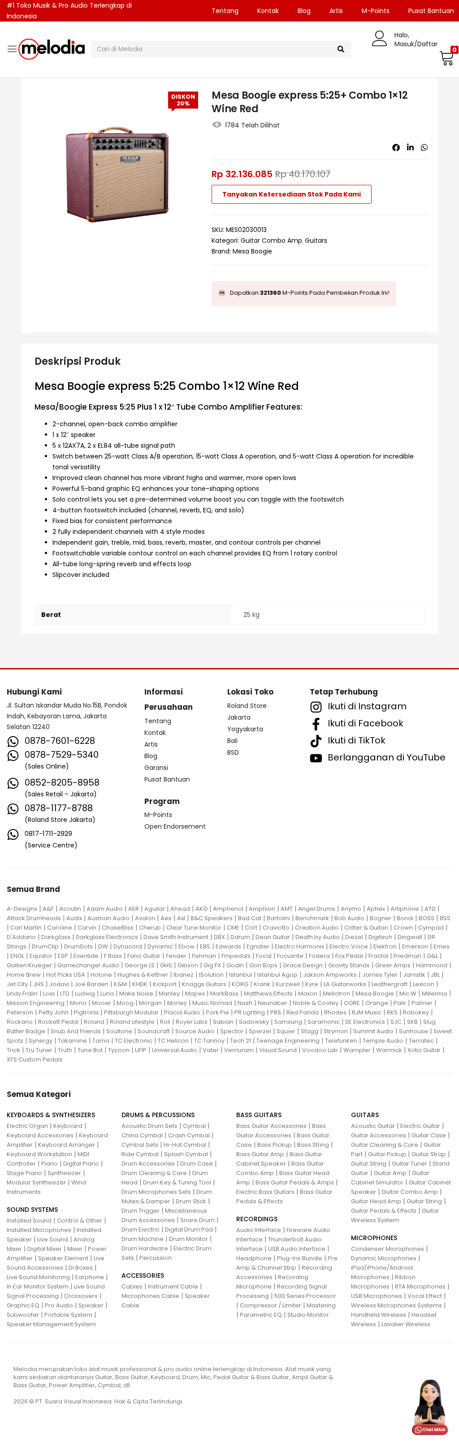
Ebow (186, 946)
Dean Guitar (272, 937)
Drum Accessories (148, 1163)
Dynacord (127, 946)
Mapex (195, 993)
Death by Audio (317, 937)
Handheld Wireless (378, 1315)
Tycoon (119, 1050)
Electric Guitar (420, 1126)
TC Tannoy (209, 1040)
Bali (232, 740)
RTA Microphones (420, 1286)
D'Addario (21, 937)
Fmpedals (236, 956)
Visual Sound (278, 1050)
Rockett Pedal (58, 1022)
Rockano (20, 1022)
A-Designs (22, 908)
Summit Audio (373, 1031)
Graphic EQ (23, 1305)
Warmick (389, 1050)
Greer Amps (393, 965)
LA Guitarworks (345, 984)
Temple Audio (383, 1040)
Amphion (262, 908)
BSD (233, 752)
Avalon (145, 918)
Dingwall (410, 937)
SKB (412, 1022)
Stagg (309, 1031)
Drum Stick (191, 1201)
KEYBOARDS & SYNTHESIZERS (51, 1114)
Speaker (91, 1305)
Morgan (150, 1003)
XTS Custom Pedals (35, 1059)
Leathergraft (389, 984)
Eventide (86, 956)
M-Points (376, 10)
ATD (430, 908)
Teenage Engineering (288, 1040)
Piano (49, 1163)
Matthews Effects (268, 993)
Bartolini (278, 918)
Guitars (316, 240)
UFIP (141, 1050)
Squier (286, 1031)
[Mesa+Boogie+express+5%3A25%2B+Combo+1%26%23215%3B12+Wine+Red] (410, 147)
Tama (100, 1040)
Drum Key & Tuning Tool (177, 1182)
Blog (304, 10)
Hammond (431, 965)
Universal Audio (174, 1050)
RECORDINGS (256, 1218)
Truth (65, 1050)
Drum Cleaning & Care (154, 1173)
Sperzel (260, 1031)
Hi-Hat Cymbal (185, 1144)
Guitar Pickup (387, 1154)
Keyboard (67, 1126)
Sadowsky (254, 1022)
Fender (176, 956)
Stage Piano (24, 1173)
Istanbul (240, 974)
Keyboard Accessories (40, 1135)
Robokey (416, 1012)
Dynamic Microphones (383, 1258)
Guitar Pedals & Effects (383, 1210)
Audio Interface (258, 1230)
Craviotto (276, 927)
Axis (166, 918)
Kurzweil (288, 984)
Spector (231, 1031)
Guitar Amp (390, 1173)
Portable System (68, 1315)
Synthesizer (64, 1173)
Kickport (165, 984)
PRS (275, 1012)
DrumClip (45, 946)
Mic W (407, 993)
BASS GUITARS (258, 1114)
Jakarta (239, 717)
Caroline (59, 927)
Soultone (119, 1031)
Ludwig (85, 993)
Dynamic (160, 946)
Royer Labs (192, 1022)
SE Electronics (365, 1022)
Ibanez (183, 974)
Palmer (422, 1003)
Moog (125, 1003)
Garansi (156, 767)
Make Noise (136, 993)
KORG (240, 984)
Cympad (431, 927)
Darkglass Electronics (107, 937)
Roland (94, 1022)
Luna (107, 993)
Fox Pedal (349, 956)
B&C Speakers (212, 918)
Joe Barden (91, 984)
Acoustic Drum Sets (149, 1126)
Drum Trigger (140, 1210)
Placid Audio (182, 1012)
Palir (400, 1003)
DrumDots (78, 946)
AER (133, 908)
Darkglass (55, 937)
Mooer (101, 1003)
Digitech (380, 937)
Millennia (434, 993)
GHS (166, 965)
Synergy (40, 1040)
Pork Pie (217, 1012)
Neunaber (272, 1003)
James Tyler (380, 974)
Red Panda (302, 1012)
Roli (165, 1022)
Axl (181, 918)
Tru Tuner (39, 1050)
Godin (235, 965)
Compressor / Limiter (270, 1305)
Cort (251, 927)
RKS (392, 1012)
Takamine (72, 1040)
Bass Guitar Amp (260, 1154)
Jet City (17, 984)
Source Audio (195, 1031)
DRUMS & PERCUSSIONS (158, 1114)
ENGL (17, 956)
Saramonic (323, 1022)
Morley (177, 1003)
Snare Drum (197, 1220)
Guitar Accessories (378, 1135)
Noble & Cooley (315, 1003)
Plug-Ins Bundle (299, 1258)
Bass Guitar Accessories (271, 1126)
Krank (262, 984)
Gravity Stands (349, 965)
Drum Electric (140, 1229)
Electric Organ (27, 1126)
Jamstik (414, 974)
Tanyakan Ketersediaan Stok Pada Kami (291, 194)
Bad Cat (249, 918)
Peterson (20, 1012)
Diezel (354, 937)
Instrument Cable (173, 1286)
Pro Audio (59, 1305)
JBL (435, 974)
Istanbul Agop (277, 974)
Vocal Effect (424, 1296)
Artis (336, 10)
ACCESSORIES (142, 1275)
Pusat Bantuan (167, 779)
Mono (78, 1003)
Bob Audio (349, 918)
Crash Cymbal (189, 1135)
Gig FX (212, 965)
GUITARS (365, 1114)
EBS (205, 946)
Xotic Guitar (424, 1050)
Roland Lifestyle (132, 1022)
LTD (64, 993)
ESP (63, 956)
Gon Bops (263, 965)
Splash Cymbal (186, 1154)
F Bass (113, 956)
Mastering (321, 1305)
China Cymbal (142, 1135)
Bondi (405, 918)
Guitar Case (428, 1135)
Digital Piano (81, 1163)
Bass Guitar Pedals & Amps (294, 1182)
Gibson (188, 965)
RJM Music (366, 1012)
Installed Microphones (39, 1230)
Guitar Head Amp (376, 1201)
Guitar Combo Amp (271, 240)
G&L (432, 956)
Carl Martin (26, 927)
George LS (140, 965)
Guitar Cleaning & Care (384, 1144)
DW (103, 946)
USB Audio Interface (296, 1249)
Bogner (380, 918)
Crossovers (81, 1296)
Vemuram (239, 1050)
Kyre (311, 984)
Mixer (74, 1249)
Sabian (223, 1022)
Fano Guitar (143, 956)
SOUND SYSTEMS (32, 1209)
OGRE (352, 1003)
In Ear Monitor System (38, 1286)
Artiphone (404, 908)
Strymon (336, 1031)
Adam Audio (105, 908)
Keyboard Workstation (39, 1154)
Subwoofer (23, 1315)
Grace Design (303, 965)
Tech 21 (240, 1040)
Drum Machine (142, 1239)
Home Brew (24, 974)
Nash (245, 1003)
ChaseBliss (118, 927)
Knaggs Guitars (204, 984)
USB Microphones (376, 1296)
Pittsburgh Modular (131, 1012)
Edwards (228, 946)
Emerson (415, 946)
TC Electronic (133, 1040)
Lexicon (423, 984)
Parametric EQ (261, 1315)
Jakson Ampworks (330, 974)
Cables (132, 1286)
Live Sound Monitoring (38, 1277)
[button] (445, 58)
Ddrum (240, 937)
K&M (120, 984)
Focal (264, 956)
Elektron (385, 946)
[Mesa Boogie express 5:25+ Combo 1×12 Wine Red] (396, 147)
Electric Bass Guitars (265, 1192)
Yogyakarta (245, 729)
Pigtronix (86, 1012)
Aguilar (154, 908)
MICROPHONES (374, 1237)
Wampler (357, 1050)
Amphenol (228, 908)
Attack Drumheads (34, 918)
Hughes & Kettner (142, 974)
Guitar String (368, 1163)
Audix (74, 918)
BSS (445, 918)
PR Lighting (249, 1012)
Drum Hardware (144, 1248)
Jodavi (59, 984)
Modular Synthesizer (36, 1182)
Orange (376, 1003)
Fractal (378, 956)
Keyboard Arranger (66, 1144)
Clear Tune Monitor (193, 927)
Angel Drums (316, 908)
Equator (41, 956)
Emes (441, 946)
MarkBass (224, 993)
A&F (48, 908)
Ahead (180, 908)
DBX (219, 937)
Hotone (101, 974)
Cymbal (194, 1126)
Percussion (155, 1258)
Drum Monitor (188, 1239)
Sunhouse (413, 1031)
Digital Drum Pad (189, 1229)
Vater (211, 1050)
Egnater (258, 946)
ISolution (211, 974)
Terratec (421, 1040)
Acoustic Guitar (373, 1126)
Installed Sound (29, 1220)
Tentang (225, 10)
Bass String (313, 1144)
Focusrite (290, 956)
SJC (396, 1022)
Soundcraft (154, 1031)
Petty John (54, 1012)
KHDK (139, 984)
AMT (287, 908)
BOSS (426, 918)
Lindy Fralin (22, 993)
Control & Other (79, 1220)
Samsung (288, 1022)
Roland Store (247, 705)
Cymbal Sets (139, 1144)
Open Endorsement (175, 826)
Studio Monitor (308, 1315)
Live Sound (52, 1239)
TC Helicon (173, 1040)
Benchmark (312, 918)
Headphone (254, 1258)
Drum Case (196, 1163)
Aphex (376, 908)
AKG (201, 908)
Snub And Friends (76, 1031)
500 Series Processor (305, 1296)
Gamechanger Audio (88, 965)
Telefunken (341, 1040)
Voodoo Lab (320, 1050)
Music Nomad (212, 1003)
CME (233, 927)
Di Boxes (81, 1267)
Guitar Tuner (409, 1163)
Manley (169, 993)
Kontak (268, 10)
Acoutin (70, 908)
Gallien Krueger (29, 965)
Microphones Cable (150, 1296)
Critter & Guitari (366, 927)
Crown (403, 927)
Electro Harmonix (299, 946)
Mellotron (336, 993)
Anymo (351, 908)
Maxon (307, 993)
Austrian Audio (108, 918)
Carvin (87, 927)
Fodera (319, 956)
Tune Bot (90, 1050)
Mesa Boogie (252, 251)
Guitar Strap (428, 1154)
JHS (38, 984)
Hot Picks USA (65, 974)
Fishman (204, 956)
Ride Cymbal (140, 1154)
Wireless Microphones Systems (396, 1305)
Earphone (89, 1277)
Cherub (150, 927)
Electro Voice (348, 946)
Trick (13, 1050)
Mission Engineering (36, 1003)
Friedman (407, 956)
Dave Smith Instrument (175, 937)
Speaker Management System (51, 1324)
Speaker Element (63, 1258)
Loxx (49, 993)
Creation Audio (317, 927)
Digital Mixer (44, 1249)
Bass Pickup (274, 1144)
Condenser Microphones (387, 1249)
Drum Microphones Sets (156, 1192)
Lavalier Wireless (405, 1324)
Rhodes (335, 1012)
